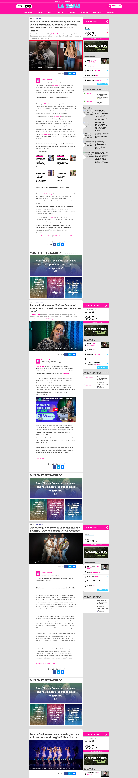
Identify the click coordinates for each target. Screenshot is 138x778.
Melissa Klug (55, 34)
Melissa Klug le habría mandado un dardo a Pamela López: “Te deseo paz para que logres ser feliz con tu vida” (62, 162)
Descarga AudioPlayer (69, 1)
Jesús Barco (48, 236)
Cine (49, 12)
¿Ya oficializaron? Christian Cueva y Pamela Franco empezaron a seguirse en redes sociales (62, 177)
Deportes (59, 12)
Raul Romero (40, 663)
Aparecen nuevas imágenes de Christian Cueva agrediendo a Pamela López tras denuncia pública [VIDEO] (101, 145)
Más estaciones (79, 1)
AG (71, 236)
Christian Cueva (57, 236)
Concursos (84, 12)
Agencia (66, 236)
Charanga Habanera (51, 663)
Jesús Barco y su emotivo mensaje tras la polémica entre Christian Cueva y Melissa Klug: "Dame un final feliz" (41, 162)
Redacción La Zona (46, 79)
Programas (97, 12)
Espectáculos (28, 12)
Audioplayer (50, 319)
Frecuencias (110, 12)
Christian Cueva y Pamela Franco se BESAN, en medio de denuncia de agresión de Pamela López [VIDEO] (101, 126)
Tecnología (71, 12)
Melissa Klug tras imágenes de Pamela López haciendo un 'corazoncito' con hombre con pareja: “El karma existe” (41, 177)
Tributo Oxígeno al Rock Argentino (102, 101)
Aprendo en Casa (58, 1)
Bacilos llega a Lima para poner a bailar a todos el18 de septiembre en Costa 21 (102, 95)
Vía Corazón (101, 98)
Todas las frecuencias (96, 38)
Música (40, 12)
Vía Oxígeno (101, 103)
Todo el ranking (102, 84)
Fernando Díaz (35, 314)
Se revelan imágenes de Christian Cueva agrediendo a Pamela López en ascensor (102, 136)
